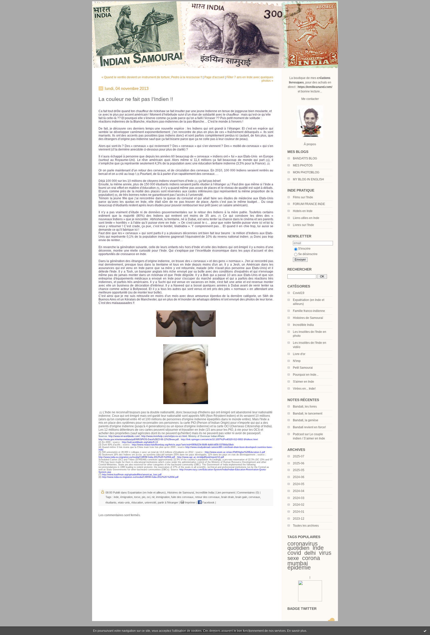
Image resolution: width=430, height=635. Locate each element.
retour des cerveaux (207, 496)
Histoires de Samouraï (308, 318)
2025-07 (298, 456)
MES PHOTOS (303, 165)
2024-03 (298, 498)
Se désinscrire (308, 254)
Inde (318, 548)
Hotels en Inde (303, 211)
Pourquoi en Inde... (306, 374)
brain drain (227, 496)
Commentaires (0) (248, 492)
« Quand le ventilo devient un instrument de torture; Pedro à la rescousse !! (152, 77)
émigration (126, 496)
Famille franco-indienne (309, 311)
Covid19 (298, 293)
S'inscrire (304, 248)
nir (153, 496)
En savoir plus (296, 631)
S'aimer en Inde (303, 381)
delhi (310, 553)
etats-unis (124, 502)
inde (116, 496)
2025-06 (298, 463)
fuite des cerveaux (182, 496)
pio (143, 496)
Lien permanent (225, 492)
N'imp (297, 361)
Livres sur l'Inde (303, 225)
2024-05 (298, 484)
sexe (293, 558)
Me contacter (310, 99)
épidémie (299, 567)
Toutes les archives (306, 525)
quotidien (298, 548)
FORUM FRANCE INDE (309, 204)
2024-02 (298, 504)
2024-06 (298, 477)
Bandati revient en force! (309, 427)
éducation (137, 502)
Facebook (208, 502)
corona (311, 558)
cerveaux (254, 496)
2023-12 (298, 518)
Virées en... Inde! (304, 388)
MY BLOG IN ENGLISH (308, 179)
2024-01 (298, 511)
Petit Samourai (303, 367)
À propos (310, 144)
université (150, 502)
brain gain (241, 496)
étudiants (111, 502)
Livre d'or (299, 354)
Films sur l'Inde (303, 197)
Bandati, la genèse (305, 420)
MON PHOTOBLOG (306, 172)
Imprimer (190, 502)
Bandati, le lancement (307, 413)
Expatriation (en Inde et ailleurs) (147, 492)
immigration (163, 496)
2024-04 (298, 491)
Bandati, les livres (305, 406)
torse (137, 496)
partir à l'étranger (168, 502)
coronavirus (302, 543)
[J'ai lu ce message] (425, 631)
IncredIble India (303, 325)
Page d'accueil (214, 77)
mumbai (297, 563)
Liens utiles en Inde (306, 218)
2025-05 (298, 470)
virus (325, 553)
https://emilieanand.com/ (315, 87)
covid (294, 553)
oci (148, 496)
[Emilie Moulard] (310, 600)
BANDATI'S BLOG (305, 158)
